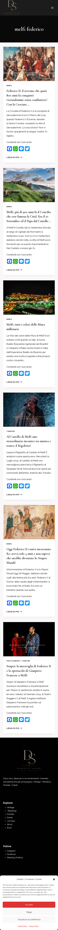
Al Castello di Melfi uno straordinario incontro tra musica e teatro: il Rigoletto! (28, 441)
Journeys (11, 821)
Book (9, 828)
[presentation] (29, 64)
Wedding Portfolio (15, 858)
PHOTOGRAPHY (13, 661)
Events (10, 817)
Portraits (10, 814)
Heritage (10, 807)
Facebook (11, 854)
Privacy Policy (34, 926)
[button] (54, 879)
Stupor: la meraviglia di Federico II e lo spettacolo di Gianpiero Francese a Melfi (28, 670)
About (9, 824)
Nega (29, 912)
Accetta (29, 905)
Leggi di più (14, 157)
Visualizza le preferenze (29, 919)
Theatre (10, 431)
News (9, 86)
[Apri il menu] (52, 8)
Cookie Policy (23, 926)
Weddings (12, 811)
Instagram (11, 851)
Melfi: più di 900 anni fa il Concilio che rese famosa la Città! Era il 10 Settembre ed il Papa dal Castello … (28, 216)
